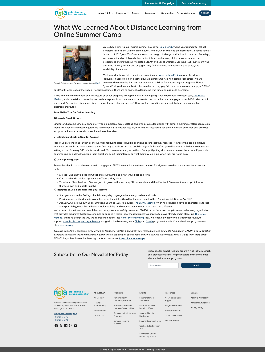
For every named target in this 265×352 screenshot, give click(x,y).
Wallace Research (173, 320)
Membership (167, 13)
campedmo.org (64, 224)
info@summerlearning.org (65, 313)
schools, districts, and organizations (81, 221)
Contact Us (99, 315)
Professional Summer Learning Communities (124, 306)
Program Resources (173, 305)
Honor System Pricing (169, 74)
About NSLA (104, 13)
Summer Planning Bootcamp (147, 314)
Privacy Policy (197, 307)
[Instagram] (70, 325)
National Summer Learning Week (147, 306)
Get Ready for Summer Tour (149, 327)
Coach (149, 221)
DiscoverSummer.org (194, 3)
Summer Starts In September (146, 299)
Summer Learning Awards (121, 322)
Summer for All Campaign (159, 3)
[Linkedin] (65, 325)
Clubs (138, 221)
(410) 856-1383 (61, 319)
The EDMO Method (144, 202)
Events (135, 13)
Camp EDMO (167, 46)
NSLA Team (99, 297)
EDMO (97, 83)
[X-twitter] (61, 325)
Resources (150, 13)
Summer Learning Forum (150, 320)
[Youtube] (75, 325)
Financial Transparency (100, 304)
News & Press (100, 310)
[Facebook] (56, 325)
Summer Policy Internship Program (125, 314)
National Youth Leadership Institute (122, 299)
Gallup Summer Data (174, 315)
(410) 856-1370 (61, 316)
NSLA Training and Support (173, 299)
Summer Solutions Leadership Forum (147, 335)
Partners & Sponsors (186, 13)
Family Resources (173, 310)
